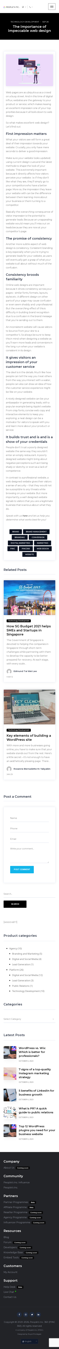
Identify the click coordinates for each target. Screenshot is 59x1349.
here (25, 515)
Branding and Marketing (25, 953)
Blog (6, 1237)
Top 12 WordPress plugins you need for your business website (37, 1130)
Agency (13, 948)
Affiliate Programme (15, 1207)
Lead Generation (21, 964)
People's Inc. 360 (39, 1322)
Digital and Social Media (25, 959)
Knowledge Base (13, 1252)
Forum (7, 1242)
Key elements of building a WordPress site (29, 738)
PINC (40, 1330)
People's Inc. (11, 1187)
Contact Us (10, 1297)
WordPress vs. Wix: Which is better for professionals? (32, 1052)
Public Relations (20, 985)
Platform (14, 969)
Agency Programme (15, 1217)
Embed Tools (11, 1257)
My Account (10, 1272)
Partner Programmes (16, 1202)
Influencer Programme (17, 1222)
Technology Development (25, 22)
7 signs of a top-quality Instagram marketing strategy (35, 1073)
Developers (10, 1247)
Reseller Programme (15, 1212)
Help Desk (9, 1287)
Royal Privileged (34, 1334)
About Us (9, 1167)
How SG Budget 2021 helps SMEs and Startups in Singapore (29, 630)
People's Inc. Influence (17, 1182)
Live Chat (9, 1292)
